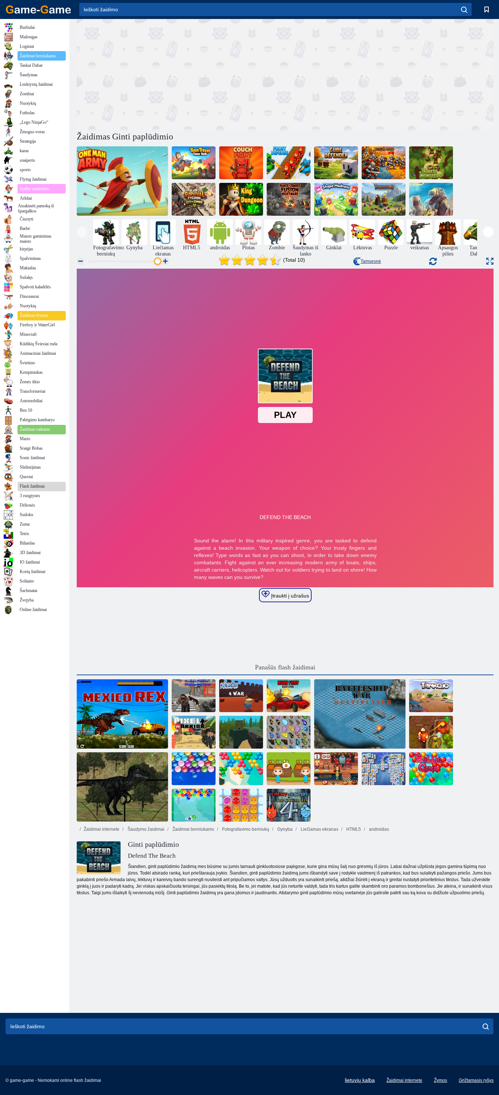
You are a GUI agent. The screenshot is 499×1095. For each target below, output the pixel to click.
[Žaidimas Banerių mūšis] (383, 162)
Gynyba (284, 829)
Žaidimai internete (101, 829)
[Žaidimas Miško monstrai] (431, 162)
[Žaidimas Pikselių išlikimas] (241, 732)
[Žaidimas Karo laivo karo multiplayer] (359, 714)
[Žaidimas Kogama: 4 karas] (241, 695)
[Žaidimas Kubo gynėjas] (336, 162)
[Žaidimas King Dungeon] (241, 199)
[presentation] (82, 232)
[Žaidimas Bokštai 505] (383, 199)
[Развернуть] (490, 261)
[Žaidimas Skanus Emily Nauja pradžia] (336, 768)
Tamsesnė (371, 261)
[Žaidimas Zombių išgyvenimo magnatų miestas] (194, 199)
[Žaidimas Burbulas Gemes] (431, 768)
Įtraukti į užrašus (289, 596)
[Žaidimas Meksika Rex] (122, 714)
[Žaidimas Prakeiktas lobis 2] (431, 732)
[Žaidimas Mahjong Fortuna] (383, 768)
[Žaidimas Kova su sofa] (241, 162)
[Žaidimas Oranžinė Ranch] (289, 768)
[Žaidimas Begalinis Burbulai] (194, 768)
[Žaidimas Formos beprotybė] (336, 199)
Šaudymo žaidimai (145, 829)
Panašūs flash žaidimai (285, 667)
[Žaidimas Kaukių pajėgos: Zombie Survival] (194, 695)
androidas (378, 829)
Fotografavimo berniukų (245, 829)
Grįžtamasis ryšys (476, 1080)
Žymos (440, 1080)
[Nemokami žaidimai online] (38, 9)
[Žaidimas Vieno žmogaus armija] (122, 181)
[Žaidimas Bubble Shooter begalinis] (241, 768)
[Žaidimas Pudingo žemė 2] (241, 805)
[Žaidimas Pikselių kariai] (194, 732)
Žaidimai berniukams (192, 829)
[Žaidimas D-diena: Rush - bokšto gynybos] (431, 199)
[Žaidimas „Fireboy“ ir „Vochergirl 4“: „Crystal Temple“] (289, 805)
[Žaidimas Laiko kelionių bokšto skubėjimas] (194, 162)
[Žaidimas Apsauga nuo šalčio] (289, 162)
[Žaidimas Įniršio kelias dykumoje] (289, 695)
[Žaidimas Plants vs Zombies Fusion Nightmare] (289, 199)
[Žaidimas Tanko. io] (431, 695)
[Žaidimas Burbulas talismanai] (194, 805)
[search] (464, 9)
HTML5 (353, 829)
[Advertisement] (180, 74)
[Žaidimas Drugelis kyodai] (289, 732)
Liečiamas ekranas (319, 829)
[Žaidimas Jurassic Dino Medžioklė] (122, 787)
